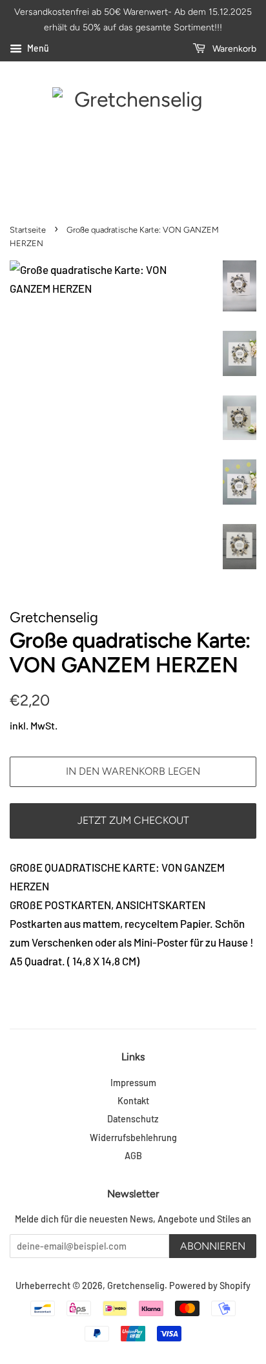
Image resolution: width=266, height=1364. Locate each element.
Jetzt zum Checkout (133, 820)
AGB (133, 1155)
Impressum (133, 1082)
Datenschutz (133, 1118)
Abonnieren (212, 1246)
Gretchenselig (136, 1285)
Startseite (28, 230)
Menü (37, 48)
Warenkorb (233, 48)
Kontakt (133, 1100)
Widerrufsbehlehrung (133, 1137)
